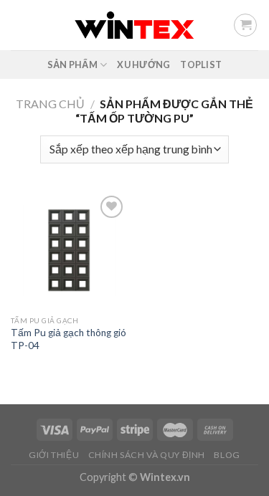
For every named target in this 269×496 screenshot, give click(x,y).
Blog (227, 454)
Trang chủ (50, 103)
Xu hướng (143, 64)
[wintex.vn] (134, 25)
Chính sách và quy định (146, 454)
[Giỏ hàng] (245, 25)
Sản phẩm (72, 64)
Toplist (201, 64)
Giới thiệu (54, 454)
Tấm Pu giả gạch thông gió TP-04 (68, 339)
